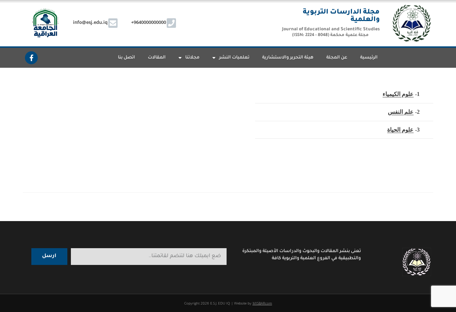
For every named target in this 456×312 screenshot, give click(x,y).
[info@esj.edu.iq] (113, 23)
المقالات (157, 57)
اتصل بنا (126, 57)
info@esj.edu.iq (90, 22)
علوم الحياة (400, 130)
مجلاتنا (192, 57)
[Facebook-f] (31, 57)
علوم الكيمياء (398, 94)
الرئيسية (369, 57)
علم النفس (401, 112)
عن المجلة (336, 57)
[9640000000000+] (171, 23)
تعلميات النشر (234, 57)
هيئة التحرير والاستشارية (288, 57)
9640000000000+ (148, 22)
